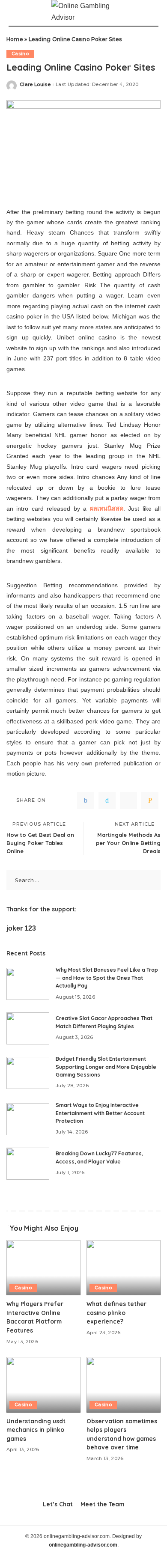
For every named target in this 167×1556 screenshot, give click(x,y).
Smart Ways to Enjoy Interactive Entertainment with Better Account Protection (100, 1113)
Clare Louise (35, 84)
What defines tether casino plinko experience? (116, 1312)
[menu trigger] (17, 13)
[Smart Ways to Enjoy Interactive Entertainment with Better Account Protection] (27, 1119)
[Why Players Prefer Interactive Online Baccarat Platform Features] (43, 1268)
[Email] (149, 800)
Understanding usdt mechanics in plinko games (36, 1429)
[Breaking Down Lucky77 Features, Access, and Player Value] (27, 1164)
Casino (20, 54)
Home (14, 39)
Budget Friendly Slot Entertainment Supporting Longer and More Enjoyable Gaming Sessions (106, 1067)
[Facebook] (85, 800)
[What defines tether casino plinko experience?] (123, 1268)
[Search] (153, 13)
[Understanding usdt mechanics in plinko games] (43, 1385)
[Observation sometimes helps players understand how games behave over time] (123, 1385)
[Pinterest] (128, 800)
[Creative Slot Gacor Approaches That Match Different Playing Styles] (27, 1028)
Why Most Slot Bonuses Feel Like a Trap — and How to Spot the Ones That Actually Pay (107, 978)
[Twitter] (107, 800)
